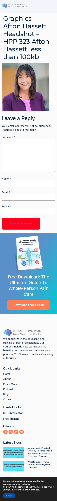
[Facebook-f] (5, 432)
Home (6, 373)
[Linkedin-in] (16, 432)
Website (6, 206)
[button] (53, 6)
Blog (6, 394)
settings (35, 489)
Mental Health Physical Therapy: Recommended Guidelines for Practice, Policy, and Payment (40, 452)
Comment (8, 137)
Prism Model (10, 384)
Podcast (8, 389)
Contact (8, 399)
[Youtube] (21, 432)
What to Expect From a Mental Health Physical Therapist (39, 465)
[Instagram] (11, 432)
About (7, 379)
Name (6, 178)
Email (6, 192)
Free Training (11, 418)
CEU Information (13, 413)
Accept (9, 495)
